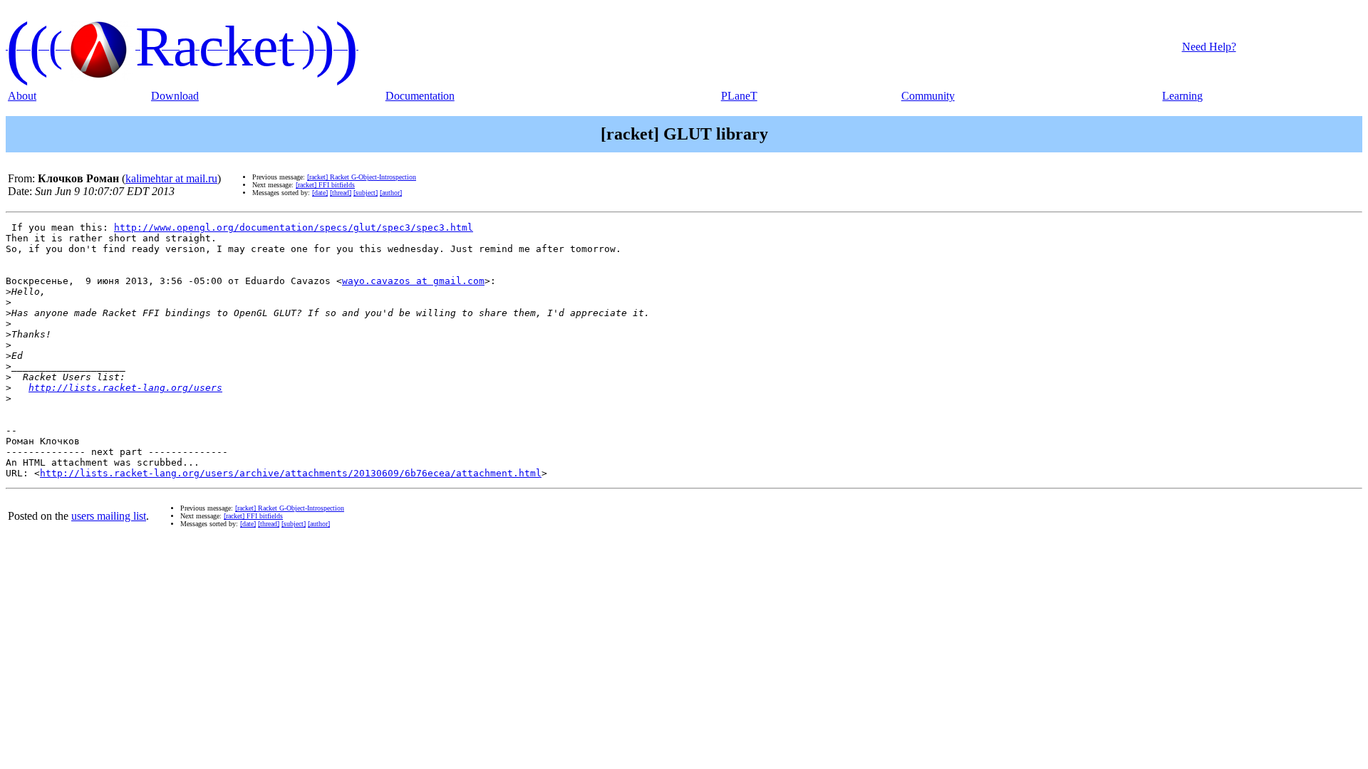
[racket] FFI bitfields (325, 185)
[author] (391, 193)
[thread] (340, 193)
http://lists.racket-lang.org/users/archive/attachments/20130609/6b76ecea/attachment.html (291, 473)
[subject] (365, 193)
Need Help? (1209, 47)
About (22, 96)
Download (175, 96)
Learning (1182, 96)
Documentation (420, 96)
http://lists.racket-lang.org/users (125, 387)
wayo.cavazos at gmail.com (413, 281)
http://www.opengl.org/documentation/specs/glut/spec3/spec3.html (293, 227)
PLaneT (739, 96)
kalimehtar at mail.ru (171, 178)
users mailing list (108, 516)
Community (928, 96)
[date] (320, 193)
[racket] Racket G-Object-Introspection (361, 177)
